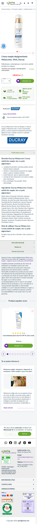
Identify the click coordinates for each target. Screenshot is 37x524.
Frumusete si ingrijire (17, 9)
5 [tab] (17, 354)
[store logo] (9, 3)
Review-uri (18, 247)
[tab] (18, 152)
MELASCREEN (11, 114)
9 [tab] (28, 354)
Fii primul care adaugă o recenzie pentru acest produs (13, 69)
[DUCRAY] (16, 109)
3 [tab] (12, 354)
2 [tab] (10, 354)
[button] (17, 51)
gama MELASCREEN (27, 261)
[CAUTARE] (21, 3)
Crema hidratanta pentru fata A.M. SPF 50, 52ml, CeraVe (18, 335)
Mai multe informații (18, 243)
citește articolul (8, 408)
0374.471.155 (28, 462)
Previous (2, 353)
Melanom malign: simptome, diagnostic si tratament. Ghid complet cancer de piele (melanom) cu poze (17, 370)
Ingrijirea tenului (28, 9)
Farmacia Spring (5, 9)
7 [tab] (22, 354)
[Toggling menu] (2, 3)
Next (31, 353)
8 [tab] (25, 354)
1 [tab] (7, 354)
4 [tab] (15, 354)
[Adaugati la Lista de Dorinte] (32, 311)
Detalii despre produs (17, 152)
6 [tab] (20, 354)
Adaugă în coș (18, 345)
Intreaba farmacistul (18, 251)
